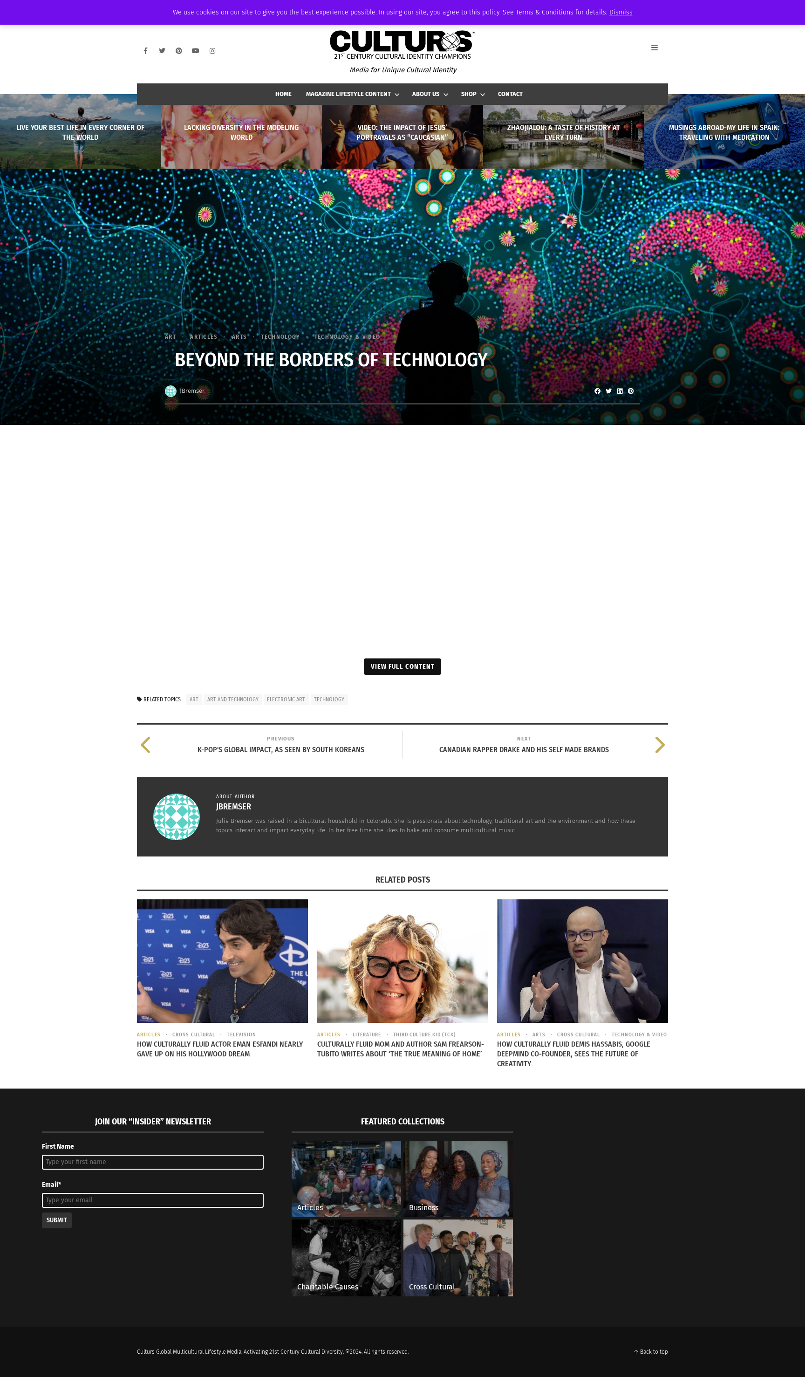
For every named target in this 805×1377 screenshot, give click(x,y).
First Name (58, 1147)
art (194, 699)
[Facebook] (145, 50)
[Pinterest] (179, 50)
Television (241, 1034)
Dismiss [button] (621, 12)
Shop (469, 93)
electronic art (286, 699)
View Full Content (403, 666)
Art (170, 337)
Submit (57, 1220)
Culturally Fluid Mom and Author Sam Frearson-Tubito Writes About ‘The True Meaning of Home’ (400, 1049)
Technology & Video (347, 337)
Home (283, 93)
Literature (367, 1034)
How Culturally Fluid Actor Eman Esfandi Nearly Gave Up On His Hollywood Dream (220, 1049)
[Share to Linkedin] (619, 391)
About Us (425, 93)
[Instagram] (212, 50)
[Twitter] (162, 50)
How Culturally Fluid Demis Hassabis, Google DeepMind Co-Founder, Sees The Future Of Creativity (573, 1054)
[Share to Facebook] (597, 391)
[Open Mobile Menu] (659, 50)
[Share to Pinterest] (630, 391)
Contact (510, 93)
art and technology (233, 699)
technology (329, 699)
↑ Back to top (651, 1352)
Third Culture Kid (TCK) (424, 1034)
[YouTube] (195, 50)
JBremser (192, 390)
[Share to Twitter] (608, 391)
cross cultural (193, 1034)
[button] (151, 616)
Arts (239, 337)
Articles (204, 337)
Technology (280, 337)
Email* (51, 1185)
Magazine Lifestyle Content (348, 93)
